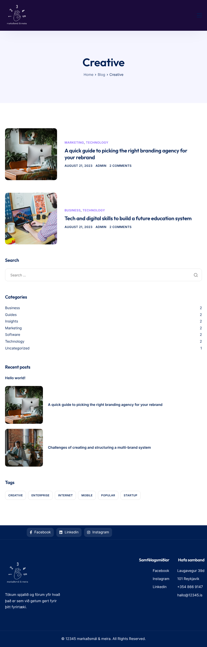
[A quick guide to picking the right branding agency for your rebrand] (31, 153)
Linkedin (71, 532)
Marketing (74, 142)
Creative (15, 495)
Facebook (42, 532)
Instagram (100, 532)
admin (100, 166)
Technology (97, 142)
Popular (108, 495)
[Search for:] (103, 275)
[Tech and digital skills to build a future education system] (31, 218)
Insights (11, 321)
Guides (11, 315)
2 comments (121, 166)
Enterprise (40, 495)
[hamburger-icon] (199, 15)
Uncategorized (17, 348)
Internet (65, 495)
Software (12, 335)
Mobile (86, 495)
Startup (130, 495)
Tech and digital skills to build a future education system (128, 218)
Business (73, 210)
